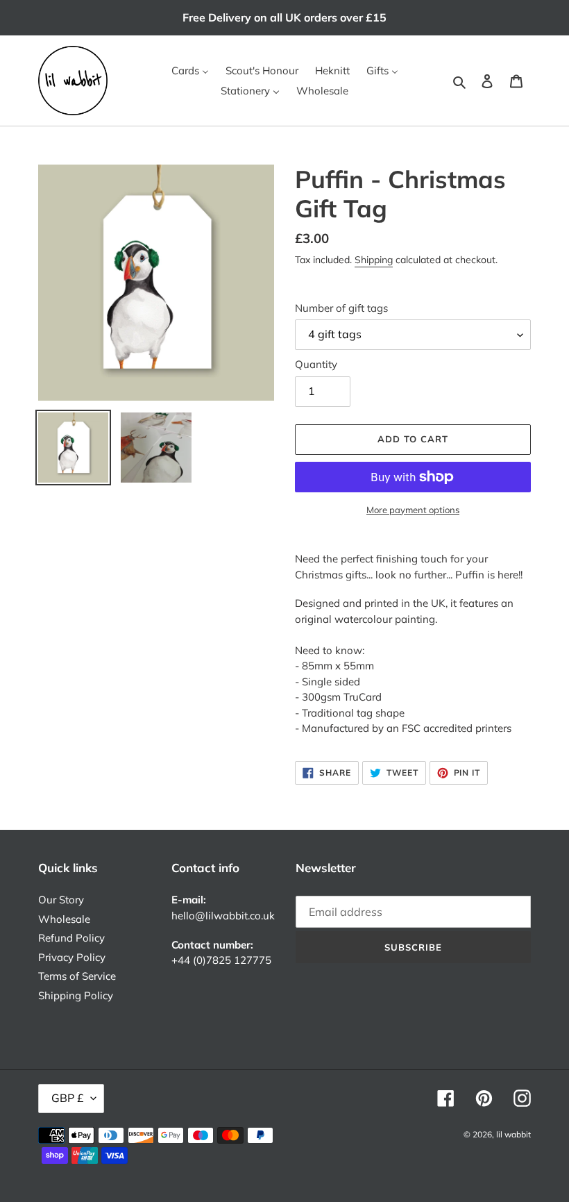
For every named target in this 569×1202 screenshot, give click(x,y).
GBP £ (67, 1098)
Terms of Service (77, 976)
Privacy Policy (71, 957)
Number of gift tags (341, 308)
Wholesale (64, 919)
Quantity (316, 364)
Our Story (61, 899)
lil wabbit (513, 1134)
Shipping (374, 259)
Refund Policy (71, 937)
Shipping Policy (75, 995)
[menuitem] (190, 70)
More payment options (412, 509)
